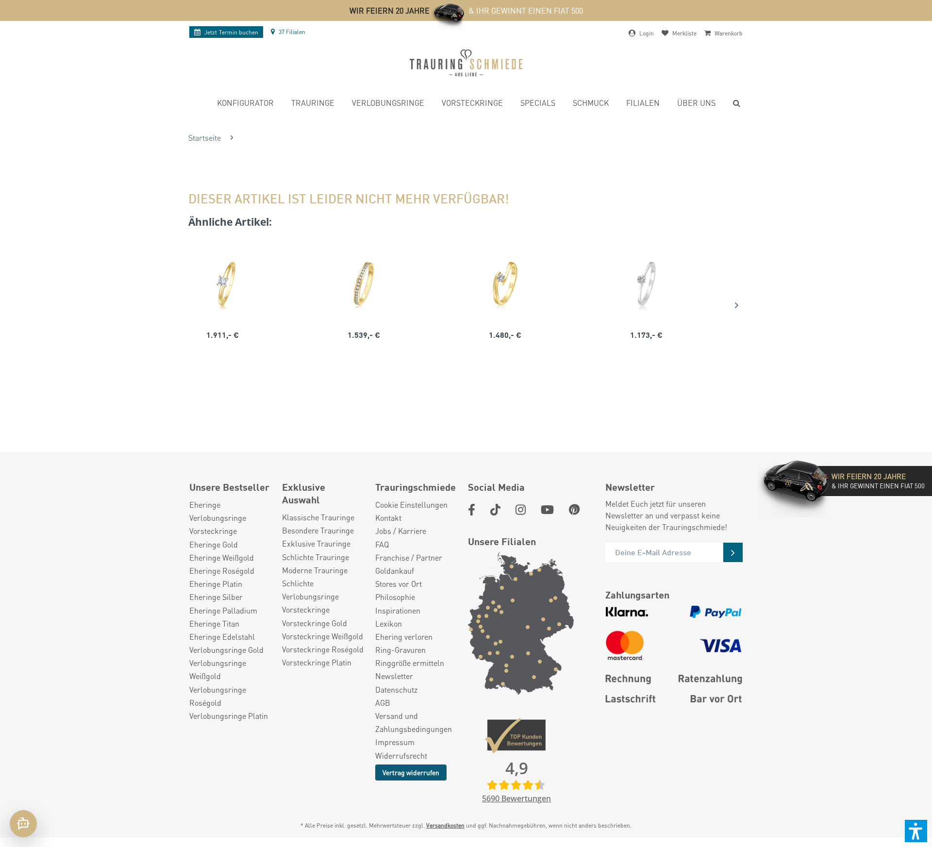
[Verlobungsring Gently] (646, 284)
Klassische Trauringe (318, 517)
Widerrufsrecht (401, 755)
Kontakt (388, 518)
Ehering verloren (404, 636)
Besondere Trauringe (318, 530)
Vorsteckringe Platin (316, 662)
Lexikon (388, 623)
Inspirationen (397, 610)
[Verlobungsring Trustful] (505, 284)
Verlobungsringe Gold (226, 650)
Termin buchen (231, 32)
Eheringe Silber (216, 597)
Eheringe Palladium (223, 610)
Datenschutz (396, 689)
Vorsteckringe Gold (314, 623)
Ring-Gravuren (400, 650)
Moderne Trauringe (315, 570)
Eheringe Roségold (221, 570)
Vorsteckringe (213, 531)
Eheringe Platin (215, 584)
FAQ (382, 544)
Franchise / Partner (408, 557)
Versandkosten (445, 825)
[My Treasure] (364, 284)
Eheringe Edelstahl (222, 636)
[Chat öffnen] (23, 823)
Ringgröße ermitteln (409, 663)
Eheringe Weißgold (221, 557)
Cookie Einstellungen (411, 504)
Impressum (395, 742)
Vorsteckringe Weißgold (322, 636)
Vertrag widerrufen (411, 772)
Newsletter (394, 676)
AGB (382, 703)
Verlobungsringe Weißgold (217, 669)
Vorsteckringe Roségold (323, 649)
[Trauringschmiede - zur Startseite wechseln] (466, 63)
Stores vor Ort (398, 584)
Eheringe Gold (213, 544)
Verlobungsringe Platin (228, 716)
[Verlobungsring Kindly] (223, 284)
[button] (916, 831)
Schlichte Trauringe (315, 557)
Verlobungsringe (217, 518)
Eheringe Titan (214, 623)
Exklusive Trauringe (316, 543)
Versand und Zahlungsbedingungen (413, 722)
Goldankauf (394, 570)
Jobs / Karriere (400, 531)
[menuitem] (245, 104)
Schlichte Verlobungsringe (310, 589)
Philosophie (395, 597)
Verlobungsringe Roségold (217, 696)
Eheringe (204, 504)
